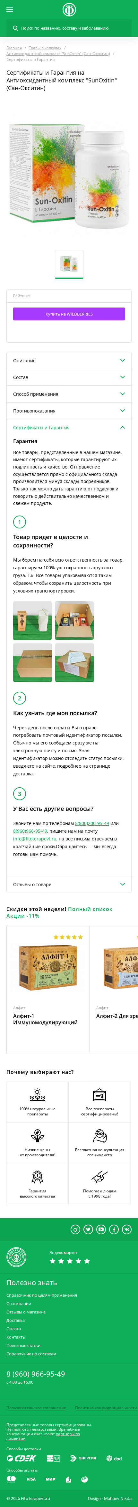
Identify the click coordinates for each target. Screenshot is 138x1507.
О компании (18, 1303)
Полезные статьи (23, 1345)
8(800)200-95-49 (92, 823)
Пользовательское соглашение (36, 1407)
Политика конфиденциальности (106, 1407)
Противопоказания (34, 411)
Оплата (13, 1329)
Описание (24, 360)
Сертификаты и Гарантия (41, 427)
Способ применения (35, 394)
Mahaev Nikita (118, 1498)
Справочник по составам (31, 1354)
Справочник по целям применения (41, 1295)
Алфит (19, 1007)
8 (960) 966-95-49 (35, 1373)
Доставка (15, 1320)
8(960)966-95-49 (30, 831)
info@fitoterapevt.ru (34, 839)
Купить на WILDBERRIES (69, 314)
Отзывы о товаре (32, 884)
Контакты (16, 1337)
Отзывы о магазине (26, 1312)
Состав (20, 377)
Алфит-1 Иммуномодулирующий (45, 1019)
